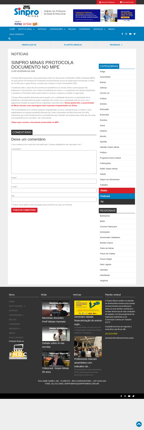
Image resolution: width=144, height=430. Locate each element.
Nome (14, 178)
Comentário (16, 149)
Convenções (56, 29)
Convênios (84, 29)
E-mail (14, 187)
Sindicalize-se (29, 45)
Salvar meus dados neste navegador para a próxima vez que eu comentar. (42, 205)
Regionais (115, 45)
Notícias (42, 29)
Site (12, 196)
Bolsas (72, 29)
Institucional (25, 29)
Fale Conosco (17, 34)
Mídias (111, 29)
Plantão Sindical (73, 45)
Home (12, 29)
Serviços (98, 29)
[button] (76, 15)
